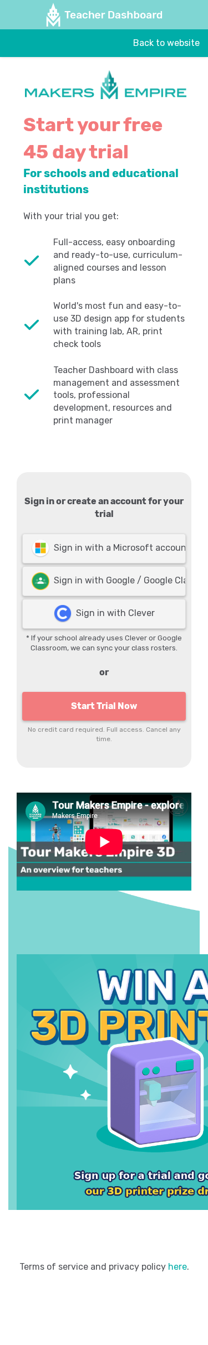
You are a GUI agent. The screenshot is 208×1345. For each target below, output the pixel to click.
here (177, 1266)
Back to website (166, 43)
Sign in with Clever (113, 613)
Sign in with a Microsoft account (117, 547)
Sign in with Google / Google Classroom (117, 580)
